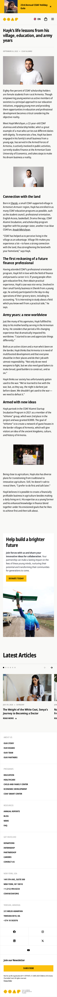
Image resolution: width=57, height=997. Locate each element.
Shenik (14, 203)
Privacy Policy (8, 981)
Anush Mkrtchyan (21, 229)
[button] (37, 19)
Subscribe (28, 968)
